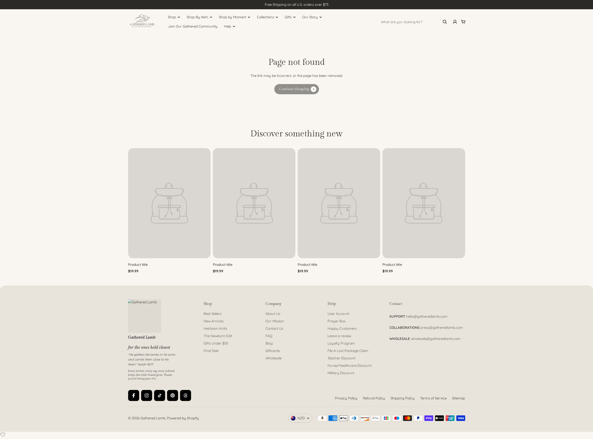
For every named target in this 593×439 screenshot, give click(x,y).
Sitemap (458, 398)
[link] (296, 89)
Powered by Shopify (183, 418)
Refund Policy (374, 398)
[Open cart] (463, 22)
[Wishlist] (3, 434)
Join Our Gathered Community (193, 26)
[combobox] (414, 21)
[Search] (445, 21)
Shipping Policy (403, 398)
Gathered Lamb (152, 418)
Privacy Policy (346, 398)
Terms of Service (433, 398)
